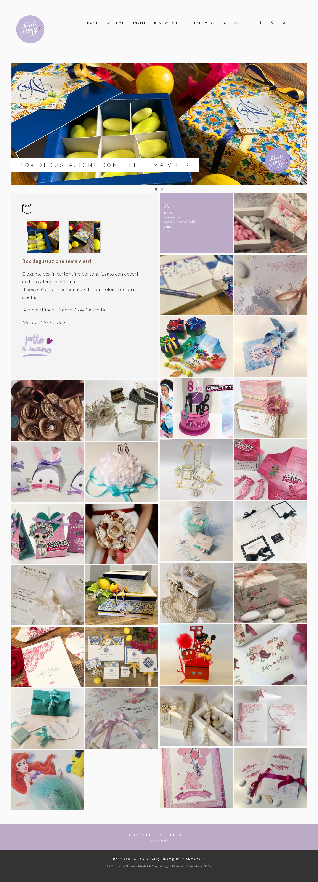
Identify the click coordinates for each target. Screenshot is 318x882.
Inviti (139, 22)
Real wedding (168, 22)
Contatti (233, 22)
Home (93, 22)
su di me (116, 22)
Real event (203, 22)
